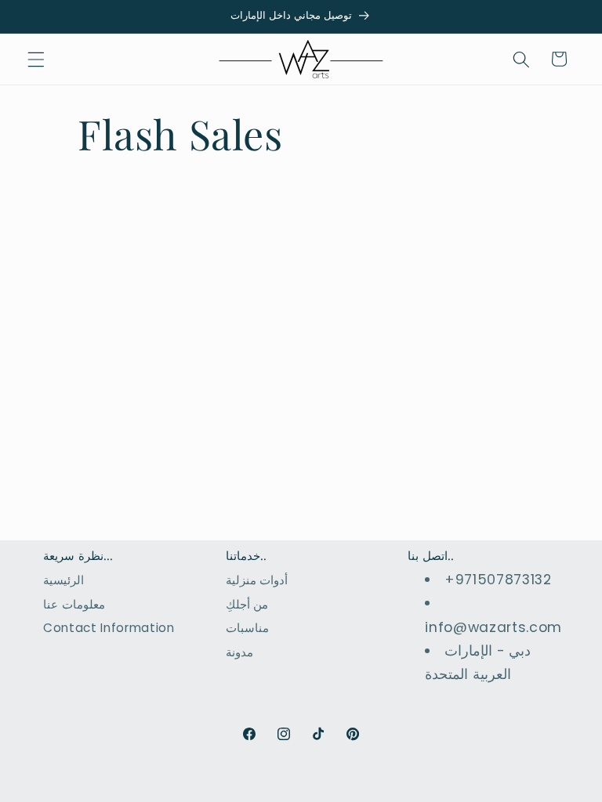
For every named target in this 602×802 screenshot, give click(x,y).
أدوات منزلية (257, 580)
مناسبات (247, 628)
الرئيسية (63, 580)
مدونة (239, 652)
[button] (36, 59)
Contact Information (109, 628)
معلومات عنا (74, 604)
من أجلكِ (247, 604)
